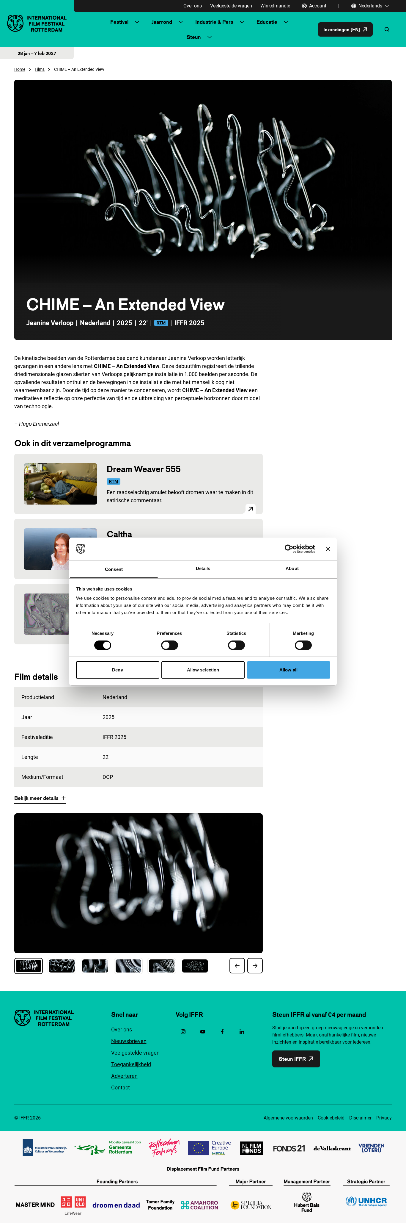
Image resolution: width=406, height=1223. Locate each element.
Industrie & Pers (214, 22)
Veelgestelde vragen (231, 6)
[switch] (169, 645)
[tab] (28, 966)
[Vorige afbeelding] (237, 965)
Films (40, 69)
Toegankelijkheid (131, 1064)
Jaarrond (162, 22)
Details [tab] (203, 568)
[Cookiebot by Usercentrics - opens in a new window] (289, 548)
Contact (120, 1087)
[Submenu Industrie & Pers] (242, 22)
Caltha (119, 534)
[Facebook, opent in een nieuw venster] (222, 1031)
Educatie (266, 22)
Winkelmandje (275, 6)
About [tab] (292, 568)
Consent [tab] (114, 569)
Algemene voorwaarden (288, 1118)
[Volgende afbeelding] (255, 965)
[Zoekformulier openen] (387, 29)
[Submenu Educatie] (285, 22)
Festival (119, 22)
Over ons (192, 6)
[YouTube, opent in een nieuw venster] (202, 1031)
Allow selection (203, 669)
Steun (194, 37)
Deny (117, 669)
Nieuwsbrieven (129, 1041)
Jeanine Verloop (49, 323)
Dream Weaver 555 (144, 469)
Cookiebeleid (331, 1118)
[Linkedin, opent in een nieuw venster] (242, 1031)
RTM (161, 322)
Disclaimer (360, 1118)
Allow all (288, 669)
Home (19, 69)
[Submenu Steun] (209, 37)
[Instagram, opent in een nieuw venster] (183, 1031)
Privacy (384, 1118)
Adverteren (124, 1076)
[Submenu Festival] (137, 22)
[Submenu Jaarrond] (180, 22)
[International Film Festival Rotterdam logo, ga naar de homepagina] (37, 23)
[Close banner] (328, 549)
